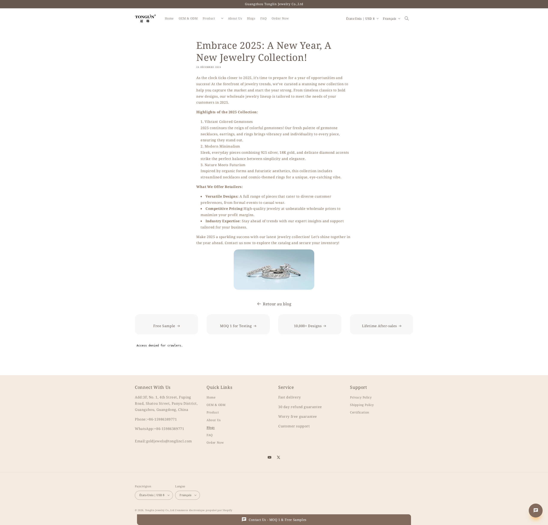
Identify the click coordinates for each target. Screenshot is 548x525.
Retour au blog (277, 303)
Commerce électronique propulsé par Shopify (203, 510)
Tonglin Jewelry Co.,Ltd (159, 510)
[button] (406, 18)
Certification (359, 412)
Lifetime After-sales (379, 326)
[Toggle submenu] (222, 18)
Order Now (215, 442)
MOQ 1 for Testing (236, 326)
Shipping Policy (362, 405)
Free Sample (164, 326)
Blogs (211, 427)
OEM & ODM (216, 405)
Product (213, 412)
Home (211, 397)
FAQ (210, 435)
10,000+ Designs (308, 326)
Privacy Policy (361, 397)
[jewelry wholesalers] (274, 269)
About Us (214, 420)
